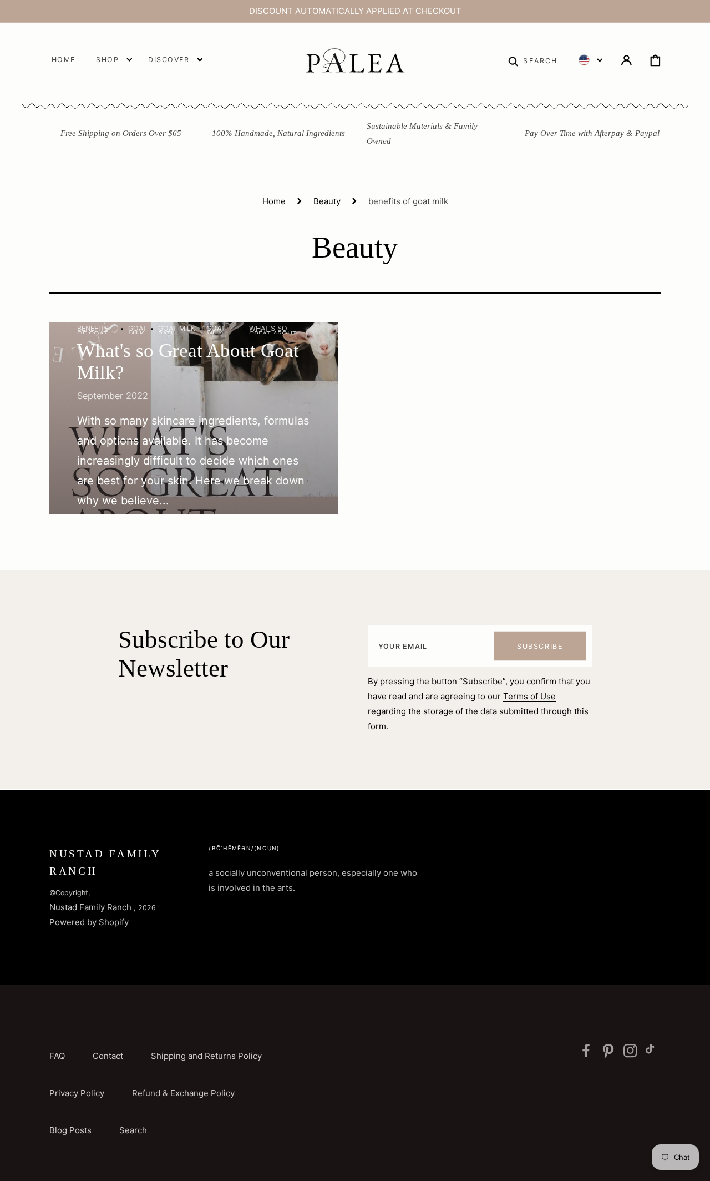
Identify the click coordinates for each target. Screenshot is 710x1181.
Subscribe (539, 646)
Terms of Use (529, 696)
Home (274, 201)
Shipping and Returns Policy (206, 1056)
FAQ (57, 1056)
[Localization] (590, 59)
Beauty (327, 201)
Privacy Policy (76, 1093)
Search (133, 1130)
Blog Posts (70, 1130)
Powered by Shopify (89, 922)
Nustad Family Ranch (90, 907)
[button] (533, 59)
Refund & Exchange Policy (183, 1093)
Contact (108, 1056)
